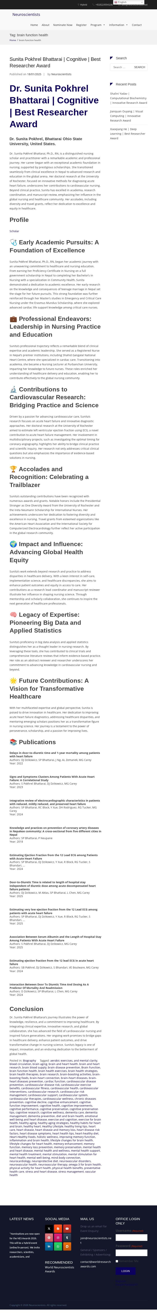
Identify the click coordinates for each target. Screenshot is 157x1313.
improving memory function (77, 1137)
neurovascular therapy (52, 1164)
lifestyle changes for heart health (31, 1144)
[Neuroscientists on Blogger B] (58, 1228)
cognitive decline (36, 1102)
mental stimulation (55, 1154)
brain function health (23, 1071)
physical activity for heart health (30, 1168)
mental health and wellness (52, 1150)
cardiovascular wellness (58, 1098)
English (121, 2)
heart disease (25, 1130)
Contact (137, 25)
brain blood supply (34, 1067)
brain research (49, 1074)
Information (116, 25)
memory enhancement (68, 1144)
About (45, 25)
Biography (29, 1060)
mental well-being (38, 1157)
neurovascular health (23, 1164)
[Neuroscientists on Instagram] (58, 1237)
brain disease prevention (64, 1067)
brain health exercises (52, 1071)
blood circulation (20, 1064)
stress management (71, 1171)
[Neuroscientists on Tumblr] (67, 1237)
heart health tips (63, 1133)
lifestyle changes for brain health (71, 1140)
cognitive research (27, 1112)
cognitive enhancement (63, 1102)
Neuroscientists (26, 14)
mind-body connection (65, 1157)
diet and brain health (70, 1116)
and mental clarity (85, 1060)
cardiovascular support (43, 1095)
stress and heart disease (41, 1171)
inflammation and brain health (29, 1140)
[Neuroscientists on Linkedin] (49, 1246)
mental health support (85, 1150)
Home (34, 25)
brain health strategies (82, 1071)
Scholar (14, 231)
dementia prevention (41, 1116)
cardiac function (54, 1081)
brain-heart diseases (74, 1078)
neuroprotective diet (45, 1161)
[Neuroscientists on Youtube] (67, 1228)
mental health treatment (25, 1154)
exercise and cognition (62, 1119)
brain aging (40, 1064)
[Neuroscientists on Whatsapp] (58, 1246)
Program (96, 25)
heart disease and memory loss (55, 1130)
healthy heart (32, 1126)
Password (129, 1246)
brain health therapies (24, 1074)
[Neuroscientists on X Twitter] (49, 1228)
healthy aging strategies (53, 1123)
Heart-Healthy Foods (23, 1137)
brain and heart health (63, 1064)
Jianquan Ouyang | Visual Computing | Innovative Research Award (126, 115)
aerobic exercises (61, 1060)
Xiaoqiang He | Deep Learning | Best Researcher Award (127, 133)
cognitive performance (24, 1109)
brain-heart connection (45, 1078)
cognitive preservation (54, 1109)
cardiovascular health (64, 1088)
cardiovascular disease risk (42, 1085)
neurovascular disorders (75, 1161)
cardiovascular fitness (35, 1088)
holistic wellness (47, 1137)
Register (81, 25)
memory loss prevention (37, 1147)
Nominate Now (62, 25)
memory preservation (68, 1147)
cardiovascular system (73, 1095)
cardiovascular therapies (25, 1098)
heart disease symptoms (35, 1133)
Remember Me (128, 1261)
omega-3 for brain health (85, 1164)
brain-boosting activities (75, 1074)
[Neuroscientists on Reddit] (67, 1246)
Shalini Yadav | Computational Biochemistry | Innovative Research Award (128, 98)
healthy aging (28, 1123)
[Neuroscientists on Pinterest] (49, 1237)
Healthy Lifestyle (52, 1126)
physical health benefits (67, 1168)
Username (129, 1231)
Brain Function (90, 1067)
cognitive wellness (52, 1112)
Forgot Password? (127, 1284)
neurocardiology (20, 1161)
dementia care (74, 1112)
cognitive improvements (76, 1105)
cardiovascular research (43, 1091)
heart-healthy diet (86, 1133)
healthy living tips (76, 1126)
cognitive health (50, 1105)
